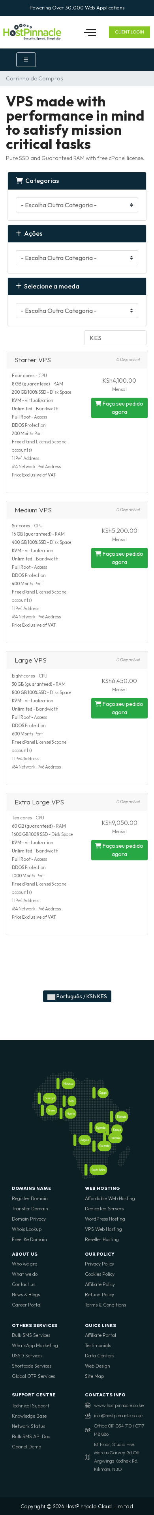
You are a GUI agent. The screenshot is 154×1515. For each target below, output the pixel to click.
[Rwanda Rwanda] (94, 1146)
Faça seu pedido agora (122, 407)
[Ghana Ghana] (42, 1110)
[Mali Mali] (64, 1101)
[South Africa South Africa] (86, 1170)
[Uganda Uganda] (90, 1127)
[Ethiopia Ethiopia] (111, 1116)
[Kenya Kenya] (107, 1129)
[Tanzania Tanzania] (104, 1138)
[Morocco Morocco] (58, 1083)
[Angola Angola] (75, 1140)
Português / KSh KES (81, 996)
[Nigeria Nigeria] (61, 1113)
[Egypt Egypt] (94, 1093)
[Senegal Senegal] (39, 1098)
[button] (90, 32)
